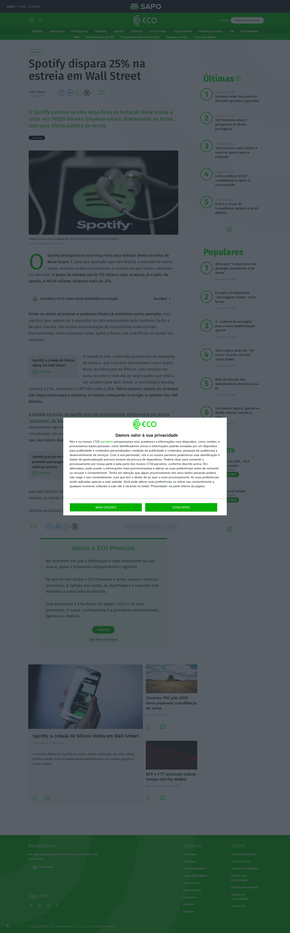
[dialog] (145, 466)
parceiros (106, 441)
